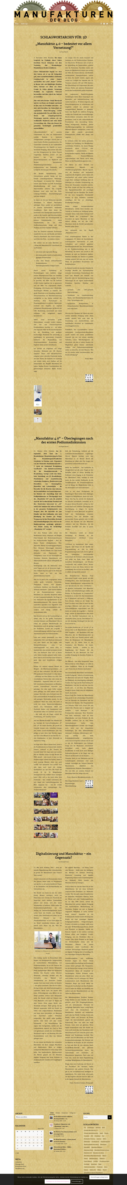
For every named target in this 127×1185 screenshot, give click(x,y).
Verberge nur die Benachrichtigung (57, 1181)
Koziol (59, 368)
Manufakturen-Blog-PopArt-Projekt (92, 1155)
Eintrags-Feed (19, 1164)
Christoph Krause (64, 862)
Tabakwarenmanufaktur (89, 1167)
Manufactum (103, 1144)
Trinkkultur (99, 1167)
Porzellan (96, 1161)
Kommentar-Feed (20, 1166)
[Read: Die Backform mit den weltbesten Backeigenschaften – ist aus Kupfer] (51, 1117)
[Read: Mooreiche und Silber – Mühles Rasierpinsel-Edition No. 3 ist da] (51, 1148)
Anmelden (18, 1162)
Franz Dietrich (64, 52)
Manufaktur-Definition (97, 1147)
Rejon (53, 81)
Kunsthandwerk (95, 1141)
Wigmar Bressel (64, 446)
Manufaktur (87, 1147)
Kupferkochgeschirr (105, 1141)
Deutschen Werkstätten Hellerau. (78, 896)
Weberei (86, 1169)
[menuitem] (17, 23)
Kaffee (104, 1138)
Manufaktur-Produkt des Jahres (102, 1150)
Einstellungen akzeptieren (99, 1177)
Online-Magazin (88, 1161)
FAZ (92, 1136)
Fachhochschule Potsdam (85, 60)
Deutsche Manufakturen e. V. (91, 1130)
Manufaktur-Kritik (88, 1150)
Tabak (100, 1164)
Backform (98, 1127)
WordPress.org (19, 1168)
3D (85, 1127)
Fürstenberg (97, 1136)
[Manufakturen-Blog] (63, 11)
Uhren (105, 1167)
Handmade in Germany (89, 1138)
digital (101, 1133)
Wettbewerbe (93, 1169)
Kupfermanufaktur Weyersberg (91, 1144)
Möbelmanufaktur (93, 1158)
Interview (99, 1138)
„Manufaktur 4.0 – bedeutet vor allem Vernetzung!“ (63, 46)
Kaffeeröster (87, 1141)
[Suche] (111, 23)
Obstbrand (102, 1158)
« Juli (17, 1153)
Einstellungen (76, 1181)
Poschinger (86, 1164)
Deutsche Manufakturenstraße (91, 1133)
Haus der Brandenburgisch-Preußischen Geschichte (48, 458)
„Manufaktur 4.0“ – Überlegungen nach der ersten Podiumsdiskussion (63, 440)
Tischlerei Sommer (87, 997)
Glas (103, 1136)
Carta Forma (58, 550)
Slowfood (75, 616)
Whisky (99, 1169)
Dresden (106, 1133)
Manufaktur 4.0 (87, 1153)
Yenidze (105, 1169)
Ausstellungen (91, 1127)
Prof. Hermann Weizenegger (44, 548)
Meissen (104, 1155)
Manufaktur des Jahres (98, 1153)
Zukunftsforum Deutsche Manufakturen (93, 1172)
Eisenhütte (86, 1136)
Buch (103, 1127)
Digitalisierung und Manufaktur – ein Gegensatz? (63, 855)
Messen (86, 1158)
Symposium (94, 1164)
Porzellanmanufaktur (104, 1161)
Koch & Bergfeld (53, 560)
